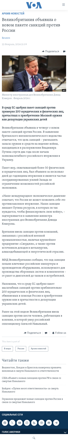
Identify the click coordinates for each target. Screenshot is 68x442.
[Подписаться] (49, 423)
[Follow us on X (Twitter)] (12, 423)
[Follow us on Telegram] (56, 423)
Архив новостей (13, 13)
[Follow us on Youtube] (20, 423)
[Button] (50, 51)
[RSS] (34, 423)
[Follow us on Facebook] (5, 423)
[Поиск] (34, 438)
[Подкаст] (41, 423)
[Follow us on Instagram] (27, 423)
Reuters (6, 38)
